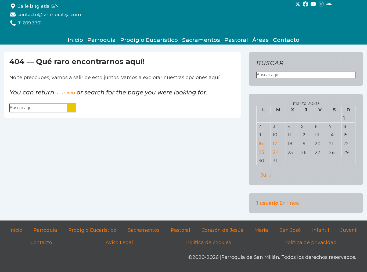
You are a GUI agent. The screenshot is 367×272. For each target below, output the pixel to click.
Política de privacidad (311, 242)
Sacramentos (201, 39)
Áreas (260, 39)
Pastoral (236, 39)
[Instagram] (321, 4)
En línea (277, 203)
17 (275, 143)
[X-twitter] (297, 4)
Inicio (75, 39)
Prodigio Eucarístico (149, 39)
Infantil (320, 230)
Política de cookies (208, 242)
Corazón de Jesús (222, 230)
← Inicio (65, 92)
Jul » (266, 175)
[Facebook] (305, 4)
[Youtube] (313, 4)
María (261, 230)
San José (290, 230)
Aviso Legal (119, 242)
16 (260, 143)
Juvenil (349, 230)
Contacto (286, 39)
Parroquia (101, 39)
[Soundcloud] (329, 4)
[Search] (71, 108)
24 (276, 152)
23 (261, 152)
